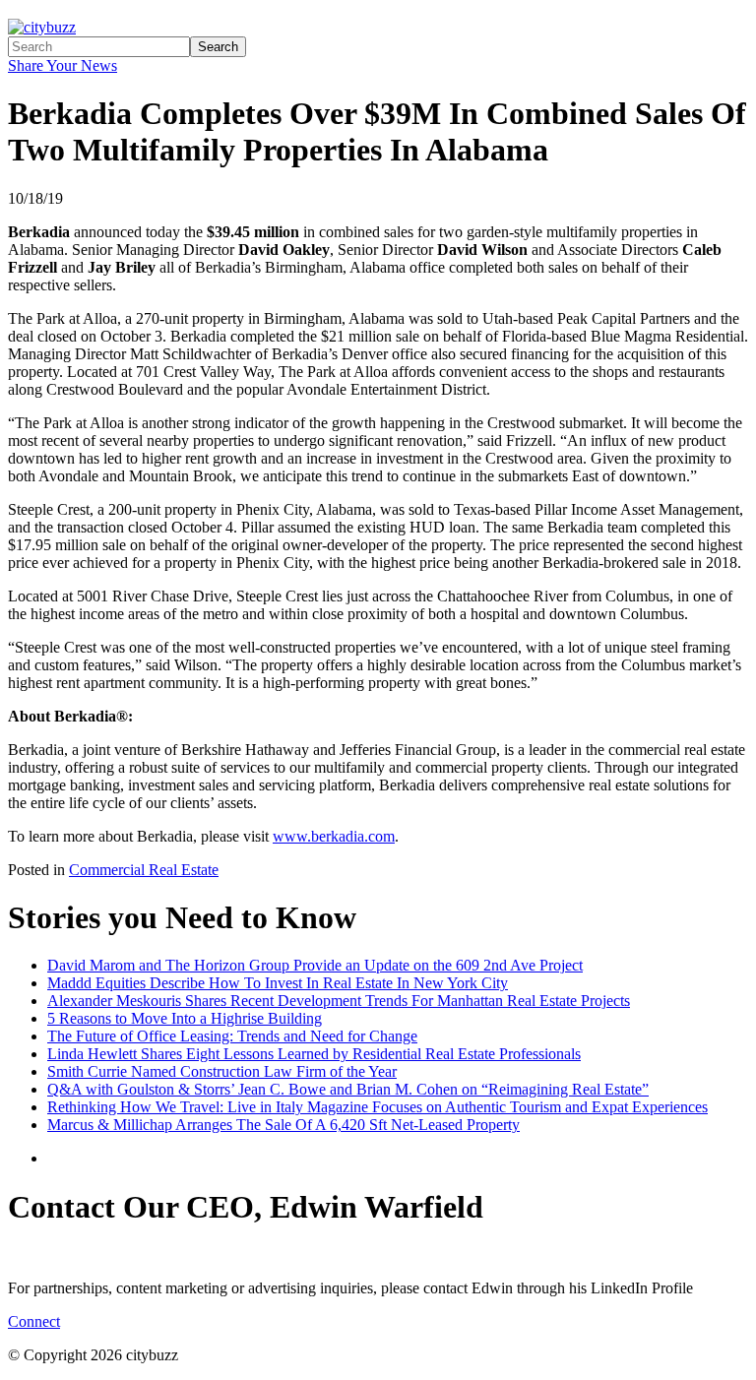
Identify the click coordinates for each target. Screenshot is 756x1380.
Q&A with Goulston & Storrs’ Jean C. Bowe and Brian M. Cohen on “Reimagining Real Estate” (348, 1089)
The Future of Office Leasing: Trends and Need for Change (232, 1036)
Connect (34, 1321)
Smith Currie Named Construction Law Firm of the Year (222, 1071)
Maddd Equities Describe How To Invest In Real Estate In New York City (277, 982)
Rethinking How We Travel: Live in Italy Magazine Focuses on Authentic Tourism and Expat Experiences (377, 1106)
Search (218, 46)
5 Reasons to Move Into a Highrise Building (184, 1018)
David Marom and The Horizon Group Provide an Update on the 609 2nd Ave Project (315, 965)
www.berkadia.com (334, 836)
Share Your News (62, 65)
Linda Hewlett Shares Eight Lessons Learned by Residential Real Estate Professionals (314, 1053)
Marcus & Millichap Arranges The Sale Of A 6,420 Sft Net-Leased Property (283, 1124)
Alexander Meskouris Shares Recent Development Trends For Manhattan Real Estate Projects (338, 1000)
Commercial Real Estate (144, 869)
